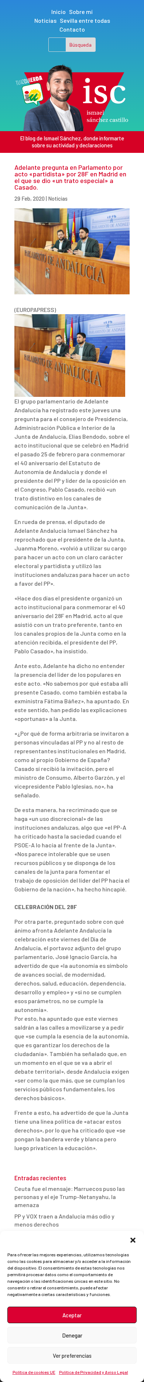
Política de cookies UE (34, 1372)
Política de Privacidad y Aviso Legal (93, 1372)
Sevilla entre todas (85, 20)
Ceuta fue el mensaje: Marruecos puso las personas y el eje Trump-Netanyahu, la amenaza (69, 1197)
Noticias (45, 20)
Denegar (72, 1335)
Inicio (58, 11)
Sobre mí (81, 11)
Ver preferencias (72, 1355)
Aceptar (72, 1315)
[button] (133, 1240)
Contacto (72, 29)
